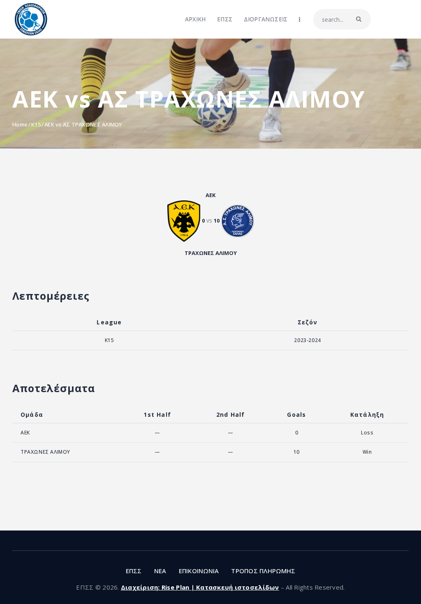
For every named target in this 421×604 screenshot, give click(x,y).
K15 (36, 124)
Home (20, 124)
